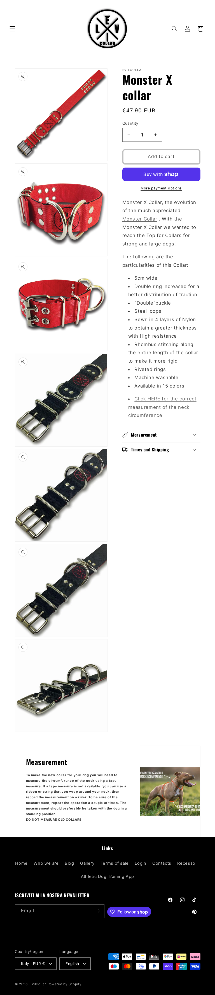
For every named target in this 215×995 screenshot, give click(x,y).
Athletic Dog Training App (107, 876)
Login (140, 863)
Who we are (46, 863)
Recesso (186, 863)
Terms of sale (115, 863)
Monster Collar (139, 219)
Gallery (87, 863)
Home (21, 863)
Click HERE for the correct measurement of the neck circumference (162, 407)
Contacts (161, 863)
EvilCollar (38, 984)
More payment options (161, 188)
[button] (12, 28)
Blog (69, 863)
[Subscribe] (97, 911)
